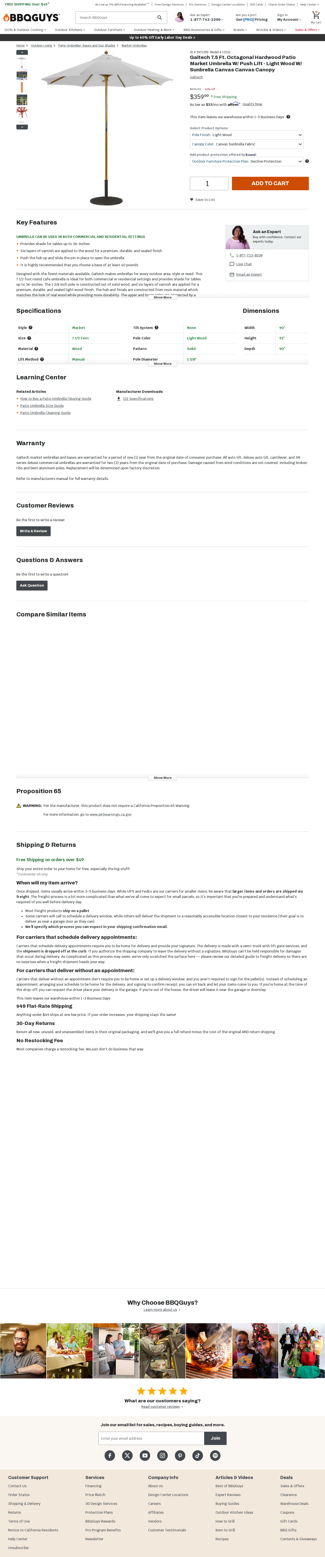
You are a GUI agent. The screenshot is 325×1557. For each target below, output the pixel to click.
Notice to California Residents (33, 1530)
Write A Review (33, 531)
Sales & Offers (292, 1486)
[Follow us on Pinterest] (180, 1455)
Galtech (196, 77)
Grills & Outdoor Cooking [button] (24, 30)
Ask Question (32, 585)
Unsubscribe (18, 1548)
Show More (163, 297)
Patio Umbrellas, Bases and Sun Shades (86, 46)
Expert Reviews (228, 1494)
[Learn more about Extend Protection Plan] (307, 161)
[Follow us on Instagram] (162, 1455)
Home (20, 46)
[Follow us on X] (127, 1455)
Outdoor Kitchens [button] (68, 30)
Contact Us (17, 1486)
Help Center (17, 1539)
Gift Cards (256, 4)
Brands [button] (238, 30)
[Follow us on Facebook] (110, 1455)
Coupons (287, 1512)
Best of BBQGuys (229, 1486)
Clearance (288, 1494)
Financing (93, 1486)
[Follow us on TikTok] (197, 1455)
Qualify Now (252, 104)
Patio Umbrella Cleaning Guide (45, 413)
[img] (107, 128)
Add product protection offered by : (223, 155)
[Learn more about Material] (36, 348)
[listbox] (22, 90)
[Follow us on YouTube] (145, 1455)
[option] (21, 66)
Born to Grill (225, 1530)
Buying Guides (227, 1503)
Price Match (95, 1494)
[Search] (160, 17)
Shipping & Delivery (24, 1503)
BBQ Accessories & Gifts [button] (203, 30)
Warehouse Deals (294, 1503)
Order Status (19, 1494)
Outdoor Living (41, 46)
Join (215, 1438)
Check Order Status (281, 4)
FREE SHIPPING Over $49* (27, 4)
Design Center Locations (228, 4)
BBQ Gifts (288, 1530)
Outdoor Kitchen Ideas (234, 1512)
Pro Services (197, 4)
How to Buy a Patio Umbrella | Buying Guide (55, 398)
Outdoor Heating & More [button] (153, 30)
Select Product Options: (209, 128)
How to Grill (225, 1521)
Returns (14, 1512)
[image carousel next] (22, 127)
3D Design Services (101, 1503)
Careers (154, 1503)
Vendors (155, 1521)
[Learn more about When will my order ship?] (288, 116)
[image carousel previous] (22, 52)
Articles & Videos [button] (269, 30)
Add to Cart (270, 183)
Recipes (222, 1539)
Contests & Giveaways (298, 1539)
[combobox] (246, 134)
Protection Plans (99, 1512)
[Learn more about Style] (30, 327)
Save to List (205, 199)
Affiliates (156, 1512)
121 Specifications (138, 398)
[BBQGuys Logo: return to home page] (37, 17)
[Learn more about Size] (29, 338)
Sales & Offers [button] (306, 30)
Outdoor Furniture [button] (108, 30)
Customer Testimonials (167, 1530)
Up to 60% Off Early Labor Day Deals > (162, 37)
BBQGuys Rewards (100, 1521)
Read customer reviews (160, 1406)
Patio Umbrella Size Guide (42, 405)
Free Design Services (169, 4)
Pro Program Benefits (103, 1530)
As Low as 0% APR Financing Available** (122, 4)
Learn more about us (160, 1309)
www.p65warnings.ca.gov (111, 814)
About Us (155, 1486)
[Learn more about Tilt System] (156, 327)
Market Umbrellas (134, 46)
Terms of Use (19, 1521)
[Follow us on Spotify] (215, 1455)
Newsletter (94, 1539)
